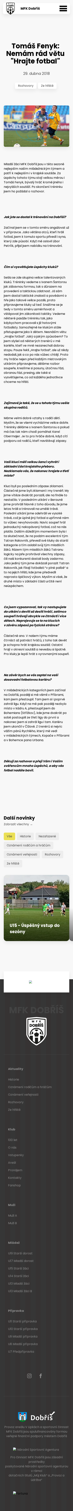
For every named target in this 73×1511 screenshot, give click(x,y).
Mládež (14, 1243)
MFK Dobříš (30, 8)
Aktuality (15, 1069)
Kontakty (15, 1178)
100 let (12, 1140)
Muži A (12, 1215)
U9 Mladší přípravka (22, 1336)
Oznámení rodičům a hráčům (28, 845)
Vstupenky (16, 1155)
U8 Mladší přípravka (23, 1344)
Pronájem (15, 1170)
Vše (9, 836)
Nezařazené (47, 836)
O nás (12, 1147)
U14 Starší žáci (18, 1276)
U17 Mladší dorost (21, 1261)
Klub (11, 1129)
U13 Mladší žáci (18, 1283)
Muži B (12, 1223)
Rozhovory (26, 86)
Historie (25, 836)
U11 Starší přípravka (22, 1321)
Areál (12, 1162)
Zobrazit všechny (18, 824)
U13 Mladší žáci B (20, 1291)
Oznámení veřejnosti (22, 854)
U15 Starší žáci (18, 1268)
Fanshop (14, 1185)
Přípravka (16, 1311)
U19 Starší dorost (20, 1253)
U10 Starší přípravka (23, 1329)
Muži (11, 1205)
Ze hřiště (47, 86)
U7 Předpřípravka (21, 1351)
